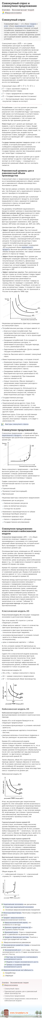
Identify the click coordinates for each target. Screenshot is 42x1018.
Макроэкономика (13, 13)
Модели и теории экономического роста (22, 962)
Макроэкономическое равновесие (17, 942)
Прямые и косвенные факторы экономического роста (17, 966)
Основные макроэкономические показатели (22, 910)
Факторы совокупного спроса (16, 424)
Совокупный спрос (11, 989)
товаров (33, 24)
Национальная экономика (13, 904)
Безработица (10, 973)
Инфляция (9, 975)
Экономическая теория (23, 10)
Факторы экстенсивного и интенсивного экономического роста (21, 958)
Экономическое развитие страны (16, 945)
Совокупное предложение (14, 996)
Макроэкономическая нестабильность (18, 970)
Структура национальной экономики (19, 907)
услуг (6, 26)
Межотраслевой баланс (12, 913)
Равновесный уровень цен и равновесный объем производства (20, 992)
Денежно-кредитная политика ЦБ (18, 927)
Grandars (6, 10)
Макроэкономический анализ (16, 922)
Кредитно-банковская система (17, 937)
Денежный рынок (11, 932)
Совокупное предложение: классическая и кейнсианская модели (21, 999)
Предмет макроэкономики (13, 918)
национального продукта (24, 26)
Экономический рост (13, 950)
